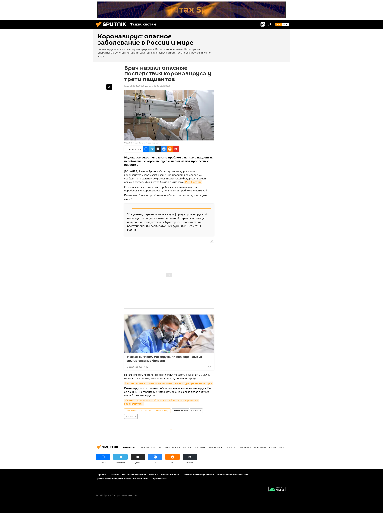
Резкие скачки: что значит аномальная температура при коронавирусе (168, 383)
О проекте (101, 474)
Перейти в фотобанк (155, 143)
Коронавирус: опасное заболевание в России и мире (147, 411)
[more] (209, 367)
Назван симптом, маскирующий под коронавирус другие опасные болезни (164, 358)
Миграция (245, 447)
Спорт (272, 447)
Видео (282, 447)
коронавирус (131, 416)
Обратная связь (159, 478)
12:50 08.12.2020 (132, 86)
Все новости (196, 411)
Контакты (114, 474)
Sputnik (129, 143)
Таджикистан (148, 447)
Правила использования (134, 474)
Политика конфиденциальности (198, 474)
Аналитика (260, 447)
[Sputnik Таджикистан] (112, 28)
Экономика (215, 447)
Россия (187, 447)
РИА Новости (193, 182)
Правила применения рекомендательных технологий (122, 478)
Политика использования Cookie (233, 474)
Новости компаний (170, 474)
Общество (231, 447)
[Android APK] (277, 489)
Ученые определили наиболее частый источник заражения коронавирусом (161, 402)
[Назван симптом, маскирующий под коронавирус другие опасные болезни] (169, 334)
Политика (199, 447)
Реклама (153, 474)
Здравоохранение (180, 411)
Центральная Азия (169, 447)
